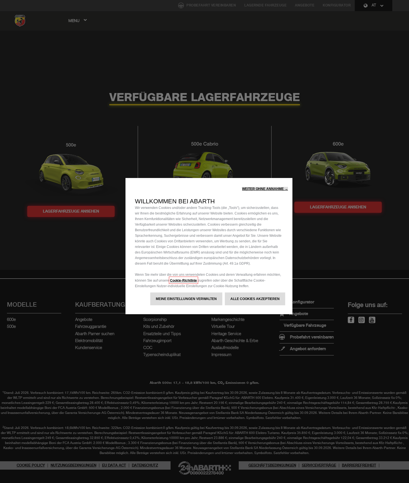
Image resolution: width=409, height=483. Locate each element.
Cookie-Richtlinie (183, 280)
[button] (265, 189)
